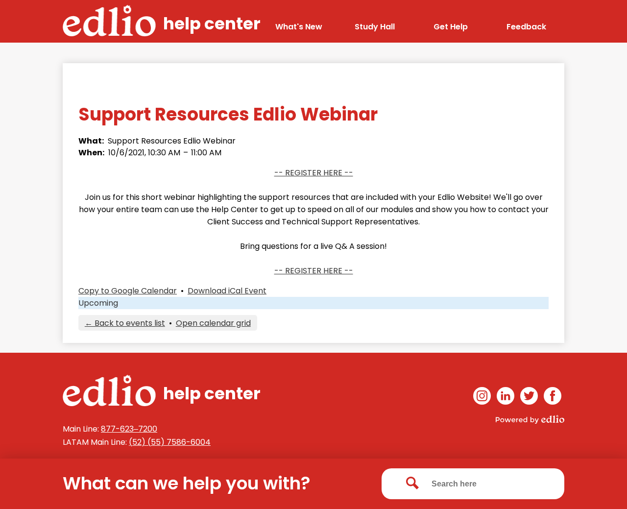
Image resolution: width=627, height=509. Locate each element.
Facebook (552, 396)
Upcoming (98, 303)
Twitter (529, 396)
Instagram (482, 396)
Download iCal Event (227, 290)
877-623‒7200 (129, 429)
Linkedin (505, 396)
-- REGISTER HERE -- (313, 172)
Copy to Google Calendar (127, 290)
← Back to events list (125, 323)
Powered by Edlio (530, 419)
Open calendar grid (213, 323)
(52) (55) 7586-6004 (170, 442)
